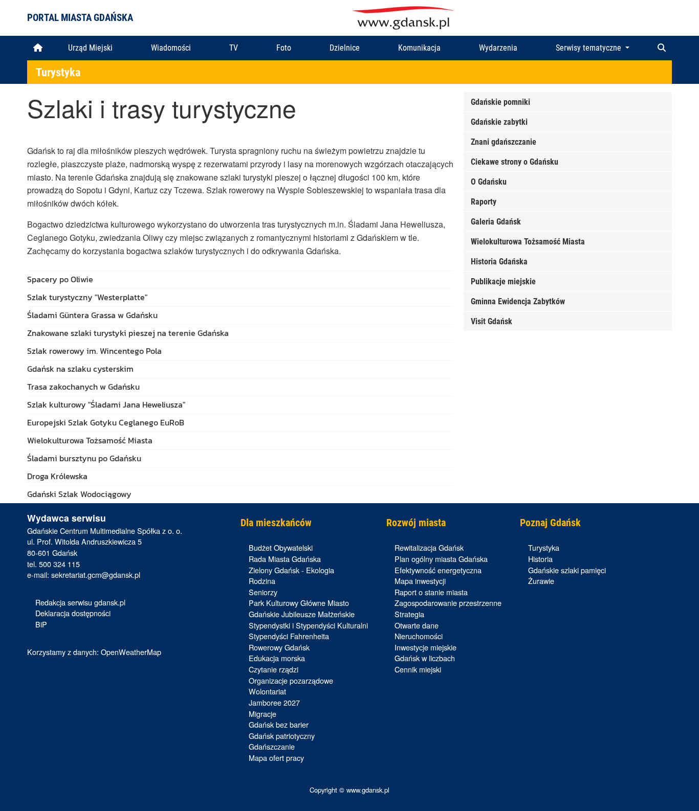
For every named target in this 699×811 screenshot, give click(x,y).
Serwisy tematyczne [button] (589, 48)
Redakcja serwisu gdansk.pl (80, 602)
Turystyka (58, 72)
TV (233, 48)
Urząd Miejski (90, 48)
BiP (41, 624)
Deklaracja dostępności (73, 612)
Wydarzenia (498, 48)
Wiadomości (171, 48)
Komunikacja (419, 48)
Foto (283, 48)
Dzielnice (345, 48)
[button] (661, 48)
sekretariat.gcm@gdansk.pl (95, 574)
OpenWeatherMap (131, 651)
